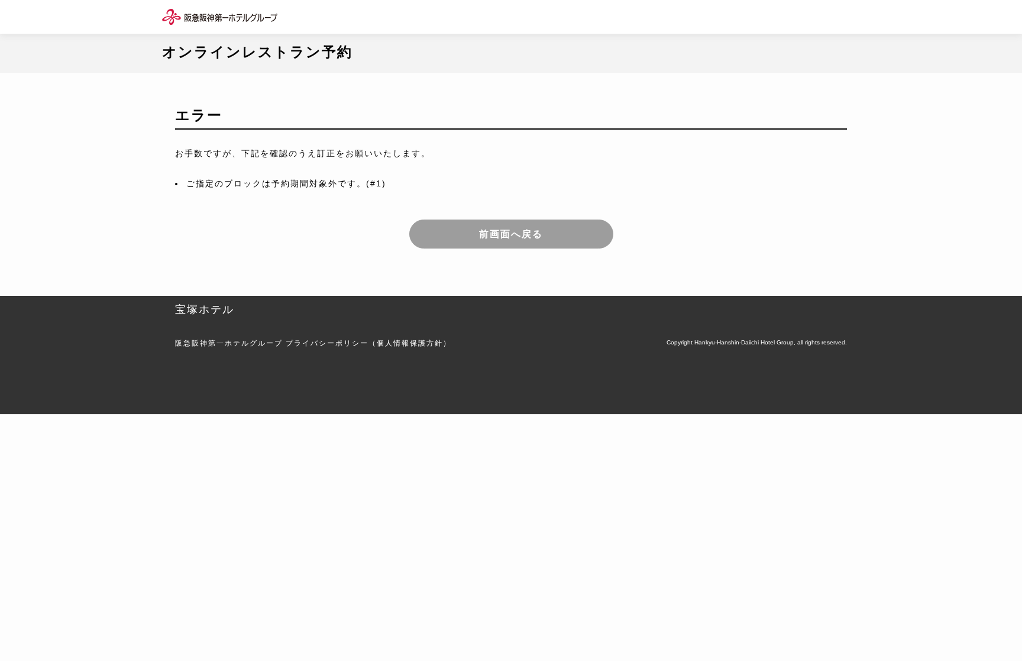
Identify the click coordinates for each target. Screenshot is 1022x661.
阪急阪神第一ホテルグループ (229, 343)
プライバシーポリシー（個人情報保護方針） (368, 343)
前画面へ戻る (511, 234)
